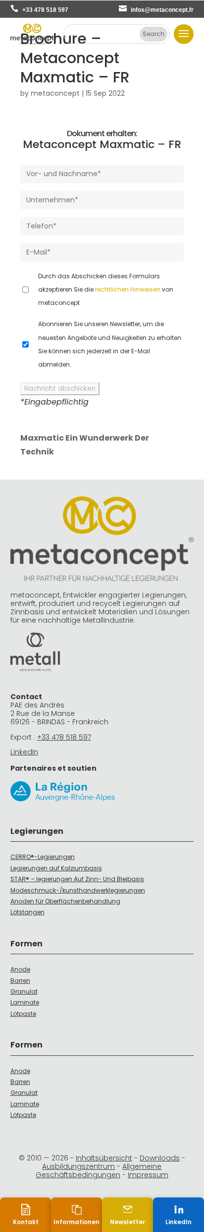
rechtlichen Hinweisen (127, 289)
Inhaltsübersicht (104, 1158)
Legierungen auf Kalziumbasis (56, 868)
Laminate (24, 1002)
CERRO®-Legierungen (42, 857)
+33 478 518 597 (45, 9)
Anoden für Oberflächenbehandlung (65, 901)
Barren (20, 980)
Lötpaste (23, 1013)
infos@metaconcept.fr (162, 9)
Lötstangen (27, 912)
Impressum (148, 1175)
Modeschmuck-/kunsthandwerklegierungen (77, 890)
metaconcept (55, 93)
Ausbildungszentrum (78, 1166)
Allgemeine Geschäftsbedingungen (99, 1170)
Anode (20, 969)
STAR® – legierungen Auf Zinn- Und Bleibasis (77, 879)
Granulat (24, 991)
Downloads (160, 1158)
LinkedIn (24, 752)
